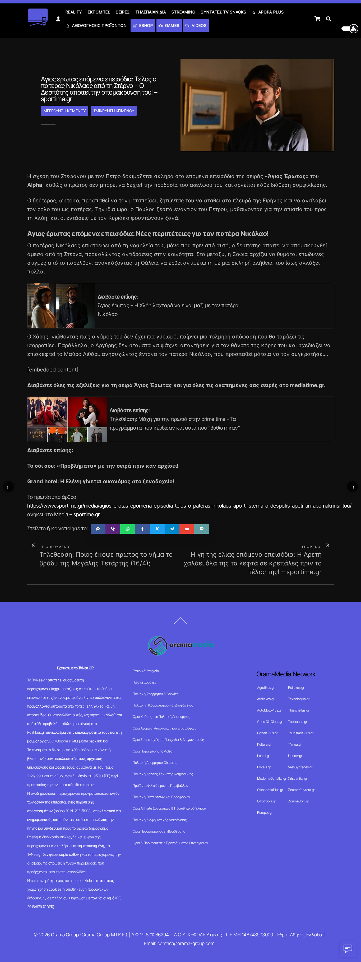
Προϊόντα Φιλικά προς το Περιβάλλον (160, 785)
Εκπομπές (99, 12)
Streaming (183, 12)
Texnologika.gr (298, 699)
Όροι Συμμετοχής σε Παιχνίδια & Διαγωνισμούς (168, 739)
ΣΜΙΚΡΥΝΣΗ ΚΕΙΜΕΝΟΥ (114, 110)
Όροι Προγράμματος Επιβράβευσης (159, 831)
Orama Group (65, 934)
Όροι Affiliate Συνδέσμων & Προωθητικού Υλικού (169, 808)
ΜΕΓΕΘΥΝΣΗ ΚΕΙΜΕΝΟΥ (64, 110)
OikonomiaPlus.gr (270, 790)
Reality (74, 12)
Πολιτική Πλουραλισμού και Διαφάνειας (163, 705)
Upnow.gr (295, 756)
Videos (199, 25)
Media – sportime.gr (77, 514)
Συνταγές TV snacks (223, 12)
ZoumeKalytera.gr (301, 790)
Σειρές (123, 12)
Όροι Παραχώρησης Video (152, 751)
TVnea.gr (295, 744)
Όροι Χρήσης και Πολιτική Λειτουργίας (161, 716)
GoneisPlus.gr (267, 733)
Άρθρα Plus (270, 12)
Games (171, 25)
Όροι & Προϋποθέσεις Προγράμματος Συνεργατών (170, 843)
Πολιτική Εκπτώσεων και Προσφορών (161, 797)
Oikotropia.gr (266, 801)
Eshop (145, 25)
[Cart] (317, 18)
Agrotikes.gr (266, 687)
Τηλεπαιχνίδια (151, 12)
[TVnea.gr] (37, 24)
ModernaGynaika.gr (271, 778)
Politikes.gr (296, 687)
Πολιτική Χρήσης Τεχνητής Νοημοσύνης (163, 774)
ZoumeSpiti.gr (298, 801)
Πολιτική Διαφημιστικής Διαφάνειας (160, 820)
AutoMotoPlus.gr (269, 710)
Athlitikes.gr (265, 699)
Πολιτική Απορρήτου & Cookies (155, 694)
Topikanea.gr (297, 721)
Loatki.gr (263, 756)
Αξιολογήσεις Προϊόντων (99, 25)
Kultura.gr (264, 744)
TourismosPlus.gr (300, 733)
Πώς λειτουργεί (144, 682)
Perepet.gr (264, 812)
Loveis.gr (264, 767)
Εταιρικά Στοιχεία (146, 671)
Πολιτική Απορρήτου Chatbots (155, 762)
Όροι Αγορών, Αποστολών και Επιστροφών (164, 728)
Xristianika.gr (297, 778)
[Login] (58, 19)
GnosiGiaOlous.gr (270, 721)
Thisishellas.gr (298, 710)
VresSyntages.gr (300, 767)
